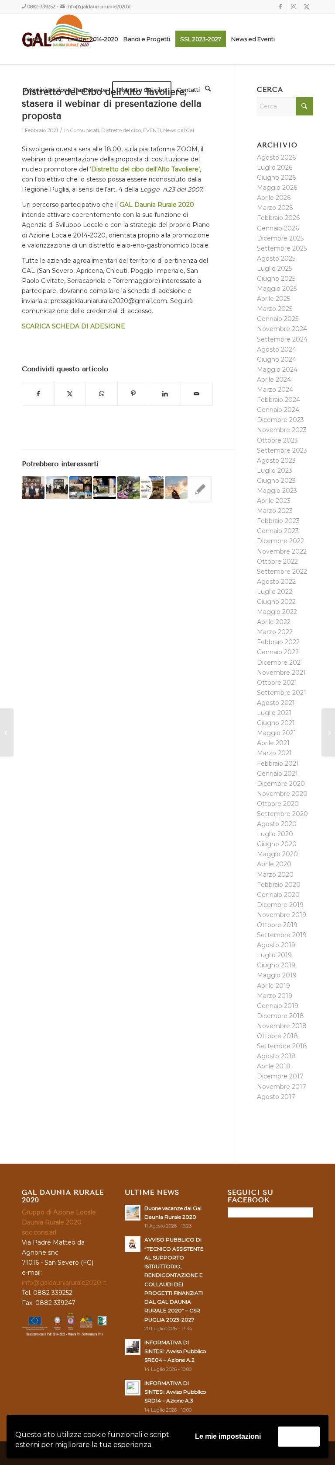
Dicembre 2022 (280, 541)
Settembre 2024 (282, 339)
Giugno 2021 (276, 723)
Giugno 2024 (276, 359)
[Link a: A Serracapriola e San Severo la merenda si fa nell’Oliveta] (128, 487)
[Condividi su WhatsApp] (101, 393)
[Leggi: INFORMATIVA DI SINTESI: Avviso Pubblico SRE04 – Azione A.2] (132, 1347)
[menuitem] (33, 39)
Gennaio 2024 (278, 410)
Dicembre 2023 (280, 420)
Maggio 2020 (277, 854)
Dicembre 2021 (280, 662)
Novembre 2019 (281, 915)
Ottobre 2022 (277, 561)
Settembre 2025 (282, 248)
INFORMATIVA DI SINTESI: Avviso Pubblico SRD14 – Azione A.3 (175, 1392)
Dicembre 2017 (280, 1076)
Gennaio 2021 (277, 774)
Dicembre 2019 (280, 905)
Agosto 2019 (276, 945)
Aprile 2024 (274, 380)
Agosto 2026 (276, 157)
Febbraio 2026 (278, 218)
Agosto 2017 (276, 1097)
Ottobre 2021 (277, 683)
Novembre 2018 (282, 1026)
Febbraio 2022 (278, 642)
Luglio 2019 (274, 955)
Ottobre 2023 (277, 440)
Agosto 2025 (276, 258)
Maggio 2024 (277, 369)
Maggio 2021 (276, 733)
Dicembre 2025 (280, 238)
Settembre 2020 (282, 814)
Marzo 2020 (275, 875)
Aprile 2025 (273, 299)
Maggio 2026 (277, 188)
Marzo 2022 (275, 632)
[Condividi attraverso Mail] (196, 393)
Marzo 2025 (274, 309)
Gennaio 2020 (278, 895)
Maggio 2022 (277, 612)
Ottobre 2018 (277, 1036)
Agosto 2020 (277, 824)
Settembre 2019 (282, 935)
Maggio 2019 (277, 975)
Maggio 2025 (277, 289)
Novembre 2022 (282, 551)
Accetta (298, 1436)
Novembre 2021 (281, 673)
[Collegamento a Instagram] (293, 6)
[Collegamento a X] (306, 6)
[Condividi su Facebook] (38, 393)
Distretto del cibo (121, 130)
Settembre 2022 (282, 572)
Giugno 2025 (276, 279)
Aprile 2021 (273, 743)
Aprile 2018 (274, 1066)
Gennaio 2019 (277, 1006)
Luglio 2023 (274, 470)
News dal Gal (178, 130)
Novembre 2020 (282, 794)
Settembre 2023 (282, 450)
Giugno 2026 (276, 177)
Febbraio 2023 (278, 521)
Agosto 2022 (276, 582)
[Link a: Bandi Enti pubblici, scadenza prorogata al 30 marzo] (104, 487)
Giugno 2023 (276, 481)
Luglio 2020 (275, 834)
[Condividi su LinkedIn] (165, 393)
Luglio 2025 (274, 268)
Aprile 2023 (274, 501)
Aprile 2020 (274, 864)
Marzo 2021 (274, 753)
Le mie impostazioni (228, 1436)
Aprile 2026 (274, 198)
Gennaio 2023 (278, 531)
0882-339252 (41, 6)
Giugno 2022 (276, 602)
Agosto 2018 (276, 1056)
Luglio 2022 (274, 592)
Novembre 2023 (282, 430)
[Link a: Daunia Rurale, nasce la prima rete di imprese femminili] (57, 487)
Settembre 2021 (281, 693)
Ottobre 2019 (277, 925)
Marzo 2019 (274, 996)
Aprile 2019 (273, 986)
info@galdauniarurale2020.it (98, 6)
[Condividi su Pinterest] (133, 393)
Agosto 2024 (276, 349)
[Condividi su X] (70, 393)
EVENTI (152, 130)
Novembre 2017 (281, 1087)
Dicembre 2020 (281, 784)
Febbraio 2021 (278, 763)
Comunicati (84, 130)
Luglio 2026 (274, 167)
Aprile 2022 (274, 622)
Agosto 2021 (276, 703)
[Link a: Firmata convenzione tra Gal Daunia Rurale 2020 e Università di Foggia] (33, 487)
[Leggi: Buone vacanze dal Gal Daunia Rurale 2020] (132, 1213)
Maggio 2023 (277, 491)
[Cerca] (207, 89)
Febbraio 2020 (279, 885)
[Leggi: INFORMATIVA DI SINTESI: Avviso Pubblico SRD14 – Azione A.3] (132, 1387)
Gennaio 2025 (277, 319)
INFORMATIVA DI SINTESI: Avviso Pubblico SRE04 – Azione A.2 (175, 1351)
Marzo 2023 (275, 511)
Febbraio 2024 (278, 400)
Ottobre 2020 (278, 804)
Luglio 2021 (274, 713)
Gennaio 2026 (278, 228)
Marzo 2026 (275, 208)
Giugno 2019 (276, 965)
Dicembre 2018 (280, 1016)
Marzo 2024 (275, 390)
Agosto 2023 (276, 460)
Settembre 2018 (282, 1046)
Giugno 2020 (277, 844)
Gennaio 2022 (278, 652)
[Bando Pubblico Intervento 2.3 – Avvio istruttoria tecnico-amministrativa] (7, 732)
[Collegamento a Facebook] (280, 6)
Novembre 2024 (282, 329)
